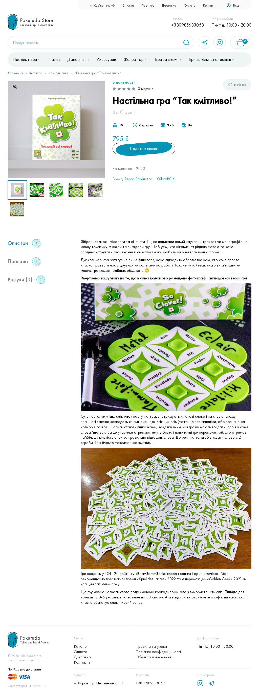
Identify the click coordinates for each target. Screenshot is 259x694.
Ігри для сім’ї (58, 73)
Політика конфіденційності (158, 651)
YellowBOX (166, 179)
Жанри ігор (134, 59)
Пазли (54, 59)
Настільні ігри (25, 59)
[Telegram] (205, 42)
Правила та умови (151, 646)
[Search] (188, 42)
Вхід (236, 5)
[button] (15, 87)
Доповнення (78, 59)
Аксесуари (106, 59)
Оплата (190, 5)
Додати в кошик (144, 148)
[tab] (39, 243)
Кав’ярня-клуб (104, 5)
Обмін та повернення (153, 657)
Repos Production (139, 179)
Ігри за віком (166, 59)
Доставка (169, 5)
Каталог (35, 73)
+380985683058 (187, 25)
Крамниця (15, 73)
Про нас (147, 5)
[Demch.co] (39, 686)
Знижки (128, 5)
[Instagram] (219, 42)
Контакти (210, 5)
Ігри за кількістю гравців (210, 59)
